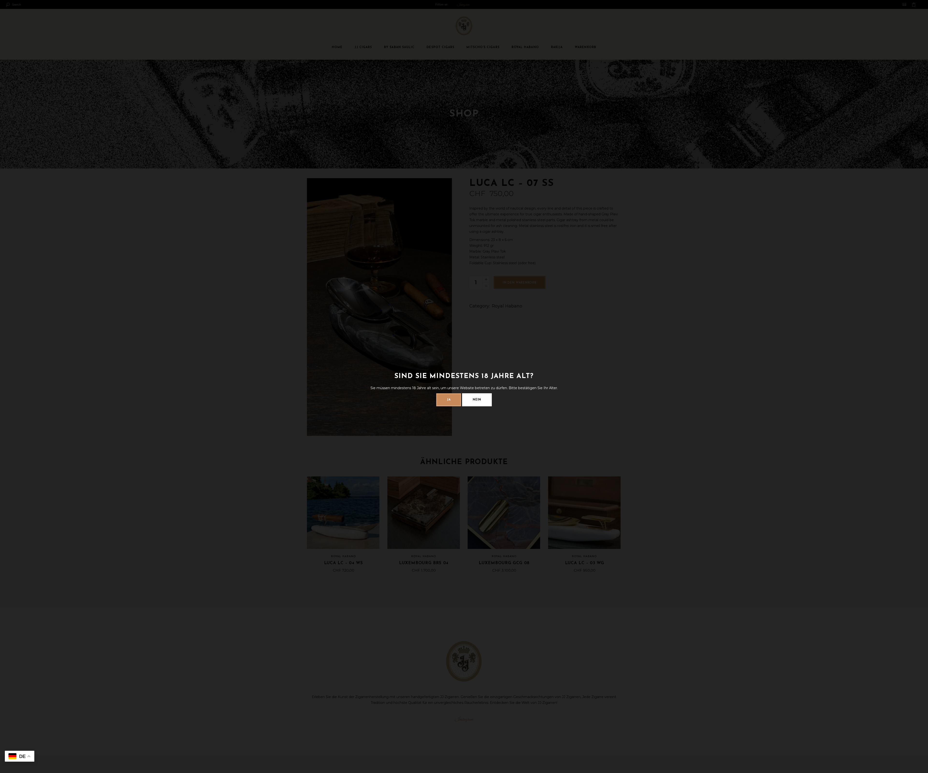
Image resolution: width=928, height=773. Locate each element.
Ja (448, 399)
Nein (477, 399)
